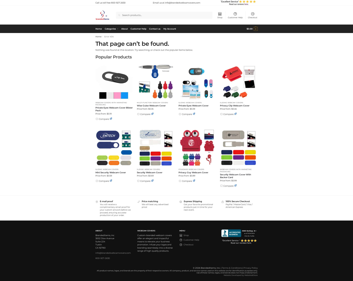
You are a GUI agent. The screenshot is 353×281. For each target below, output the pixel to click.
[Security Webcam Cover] (155, 148)
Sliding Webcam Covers (190, 103)
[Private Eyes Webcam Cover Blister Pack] (114, 81)
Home (98, 37)
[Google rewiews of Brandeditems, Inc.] (239, 241)
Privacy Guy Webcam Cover (193, 172)
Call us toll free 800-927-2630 (110, 2)
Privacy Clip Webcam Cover (234, 105)
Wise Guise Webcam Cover (151, 105)
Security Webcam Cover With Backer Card (235, 176)
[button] (252, 29)
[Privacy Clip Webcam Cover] (238, 81)
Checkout (252, 17)
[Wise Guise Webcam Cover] (155, 81)
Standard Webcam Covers (191, 169)
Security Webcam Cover (149, 172)
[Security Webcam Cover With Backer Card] (238, 148)
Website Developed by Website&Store (241, 275)
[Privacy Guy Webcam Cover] (197, 148)
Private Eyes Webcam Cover (193, 105)
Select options (114, 126)
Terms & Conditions (232, 268)
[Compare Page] (111, 119)
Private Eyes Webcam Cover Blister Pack (114, 109)
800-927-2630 (102, 258)
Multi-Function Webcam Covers (152, 103)
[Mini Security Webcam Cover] (114, 148)
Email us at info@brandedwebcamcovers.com (176, 2)
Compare (103, 119)
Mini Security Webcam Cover (110, 172)
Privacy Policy (251, 268)
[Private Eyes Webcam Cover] (197, 81)
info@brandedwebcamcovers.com (113, 253)
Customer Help (235, 17)
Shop (219, 17)
